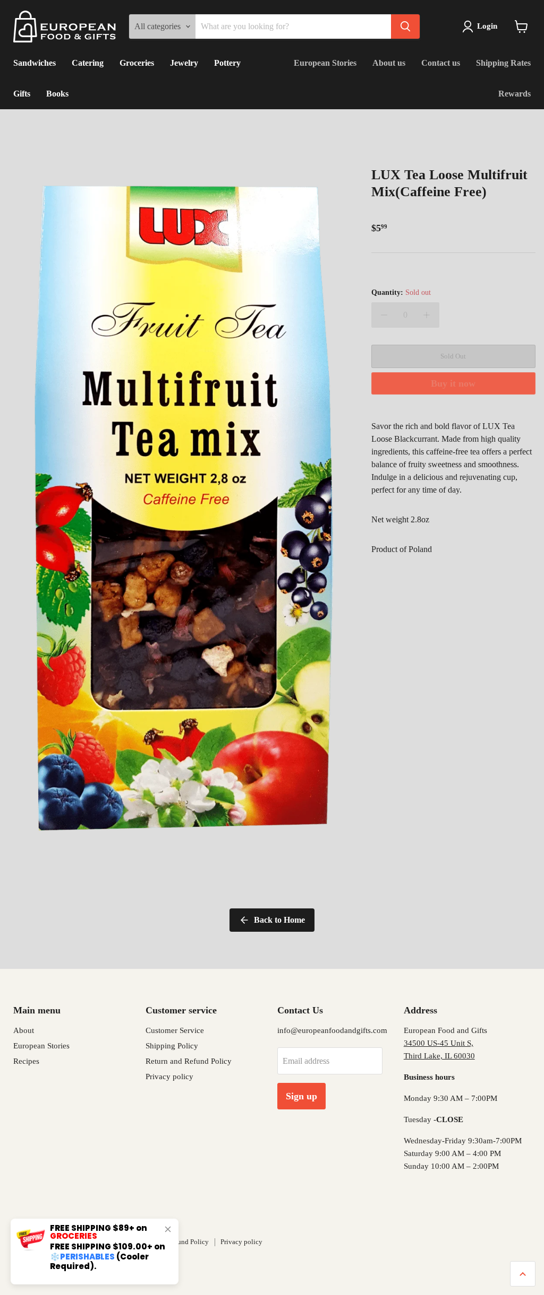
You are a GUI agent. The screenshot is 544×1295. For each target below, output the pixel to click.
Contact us (440, 62)
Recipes (26, 1061)
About (23, 1030)
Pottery (227, 62)
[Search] (405, 26)
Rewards (514, 93)
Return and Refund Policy (189, 1061)
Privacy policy (169, 1076)
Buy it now (453, 383)
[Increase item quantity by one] (426, 315)
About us (388, 62)
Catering (88, 62)
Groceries (137, 62)
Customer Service (175, 1030)
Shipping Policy (172, 1046)
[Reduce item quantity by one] (384, 315)
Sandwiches (34, 62)
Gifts (21, 93)
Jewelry (184, 62)
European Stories (325, 62)
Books (57, 93)
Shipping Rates (503, 62)
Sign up (301, 1096)
